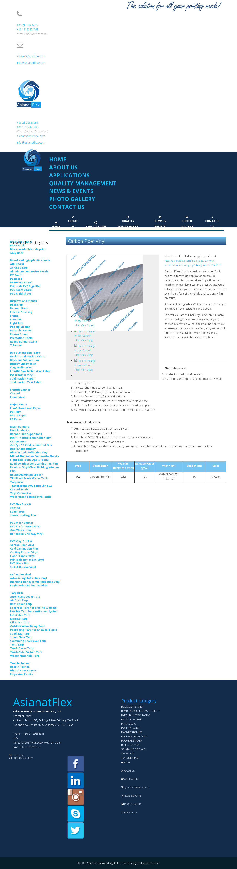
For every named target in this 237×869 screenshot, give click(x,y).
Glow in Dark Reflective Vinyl (29, 452)
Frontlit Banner (20, 389)
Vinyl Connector (20, 493)
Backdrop (16, 304)
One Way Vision (20, 530)
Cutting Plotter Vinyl (24, 552)
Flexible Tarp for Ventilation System (34, 611)
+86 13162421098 (27, 29)
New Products (19, 430)
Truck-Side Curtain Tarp (26, 652)
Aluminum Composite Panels (29, 271)
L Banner (16, 319)
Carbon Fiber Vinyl (22, 545)
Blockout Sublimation (24, 360)
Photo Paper (18, 415)
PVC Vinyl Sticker (21, 541)
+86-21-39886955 (27, 25)
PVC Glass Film (19, 563)
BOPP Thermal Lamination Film (30, 437)
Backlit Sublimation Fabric (27, 356)
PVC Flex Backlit (20, 504)
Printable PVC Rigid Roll (25, 286)
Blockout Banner (132, 706)
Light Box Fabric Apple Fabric (29, 460)
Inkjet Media (18, 404)
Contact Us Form (22, 757)
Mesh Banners (19, 426)
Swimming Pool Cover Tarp (28, 641)
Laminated (17, 397)
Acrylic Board (19, 267)
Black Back (17, 245)
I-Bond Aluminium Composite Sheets (34, 456)
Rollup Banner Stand (23, 341)
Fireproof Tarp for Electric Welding (33, 607)
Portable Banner (21, 330)
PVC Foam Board (21, 290)
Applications (69, 175)
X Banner (16, 345)
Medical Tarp (19, 618)
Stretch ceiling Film (23, 515)
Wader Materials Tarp (24, 655)
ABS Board (17, 264)
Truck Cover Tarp (21, 648)
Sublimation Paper (22, 378)
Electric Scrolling (21, 312)
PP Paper (16, 419)
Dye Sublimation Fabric (25, 352)
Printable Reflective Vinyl (27, 559)
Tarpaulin (16, 593)
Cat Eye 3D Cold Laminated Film (31, 445)
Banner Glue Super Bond (26, 434)
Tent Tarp (17, 644)
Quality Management (82, 183)
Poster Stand (19, 334)
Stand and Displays (133, 749)
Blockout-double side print (28, 249)
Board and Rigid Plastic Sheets (140, 710)
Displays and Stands (23, 301)
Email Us (17, 755)
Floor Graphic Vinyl (22, 556)
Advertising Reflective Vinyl (28, 578)
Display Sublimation (23, 363)
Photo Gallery (72, 199)
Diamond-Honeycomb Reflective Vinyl (35, 582)
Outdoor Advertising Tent (27, 626)
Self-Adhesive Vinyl (23, 567)
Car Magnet (18, 441)
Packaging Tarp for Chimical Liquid (33, 630)
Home (57, 159)
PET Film (15, 412)
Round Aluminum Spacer (26, 474)
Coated (15, 393)
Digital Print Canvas (23, 670)
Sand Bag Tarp (20, 633)
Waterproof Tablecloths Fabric (30, 497)
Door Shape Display (23, 448)
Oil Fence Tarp (19, 622)
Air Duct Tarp (19, 600)
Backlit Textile (20, 667)
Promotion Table (21, 338)
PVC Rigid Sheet (20, 293)
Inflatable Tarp (20, 615)
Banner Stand (19, 308)
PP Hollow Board (21, 282)
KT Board (16, 275)
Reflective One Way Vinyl (26, 533)
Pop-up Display (20, 327)
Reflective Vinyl (20, 574)
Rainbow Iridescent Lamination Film (34, 463)
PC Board (16, 278)
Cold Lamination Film (24, 548)
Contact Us (66, 207)
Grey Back (17, 253)
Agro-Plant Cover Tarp (25, 596)
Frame (14, 315)
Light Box (16, 323)
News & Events (71, 191)
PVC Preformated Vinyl (25, 526)
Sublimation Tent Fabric (26, 382)
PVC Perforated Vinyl (134, 736)
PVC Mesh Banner (21, 522)
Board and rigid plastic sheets (30, 260)
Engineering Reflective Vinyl (29, 585)
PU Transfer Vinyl (21, 375)
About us (63, 167)
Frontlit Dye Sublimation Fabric (30, 371)
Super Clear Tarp (21, 637)
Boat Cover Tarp (21, 604)
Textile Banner (20, 663)
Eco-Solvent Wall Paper (25, 408)
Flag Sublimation (21, 367)
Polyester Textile (21, 674)
